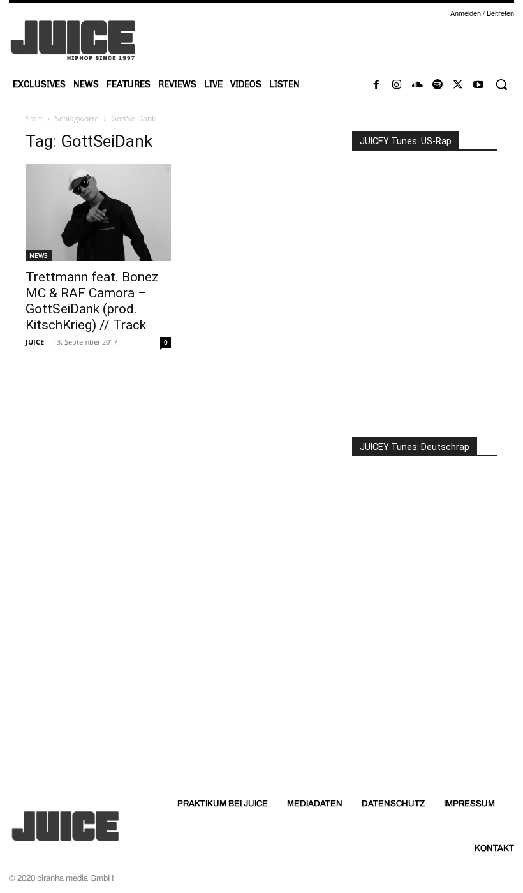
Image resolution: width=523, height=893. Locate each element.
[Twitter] (458, 85)
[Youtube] (478, 85)
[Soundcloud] (417, 85)
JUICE (35, 342)
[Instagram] (397, 85)
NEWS (38, 255)
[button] (501, 84)
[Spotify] (437, 85)
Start (34, 118)
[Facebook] (376, 85)
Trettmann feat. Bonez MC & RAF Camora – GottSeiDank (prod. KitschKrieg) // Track (92, 301)
